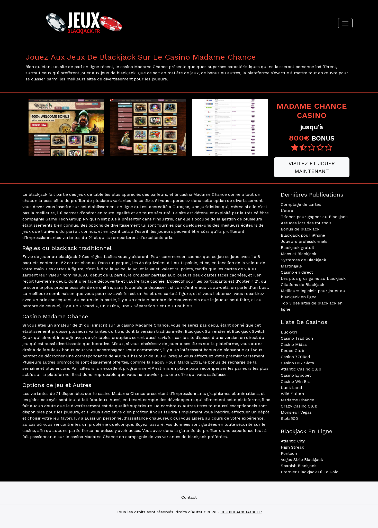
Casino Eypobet (296, 375)
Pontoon (289, 453)
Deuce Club (292, 350)
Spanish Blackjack (299, 465)
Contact (189, 497)
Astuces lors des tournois (306, 222)
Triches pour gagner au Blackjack (314, 216)
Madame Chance (297, 399)
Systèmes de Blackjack (303, 259)
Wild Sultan (292, 393)
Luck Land (291, 387)
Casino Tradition (297, 338)
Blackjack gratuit (297, 247)
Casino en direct (297, 272)
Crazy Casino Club (299, 406)
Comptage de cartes (301, 204)
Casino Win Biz (295, 381)
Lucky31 (289, 332)
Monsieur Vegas (296, 412)
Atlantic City (293, 441)
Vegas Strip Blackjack (302, 459)
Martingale (291, 266)
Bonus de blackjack (300, 229)
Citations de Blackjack (302, 284)
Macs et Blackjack (298, 253)
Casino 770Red (295, 356)
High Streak (292, 447)
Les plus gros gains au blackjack (313, 278)
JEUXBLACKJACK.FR (241, 512)
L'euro (287, 210)
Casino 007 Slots (297, 362)
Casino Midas (294, 344)
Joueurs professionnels (304, 241)
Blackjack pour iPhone (303, 235)
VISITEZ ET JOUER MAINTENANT (312, 167)
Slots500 (289, 418)
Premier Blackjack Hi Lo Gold (310, 471)
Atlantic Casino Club (301, 369)
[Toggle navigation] (345, 23)
